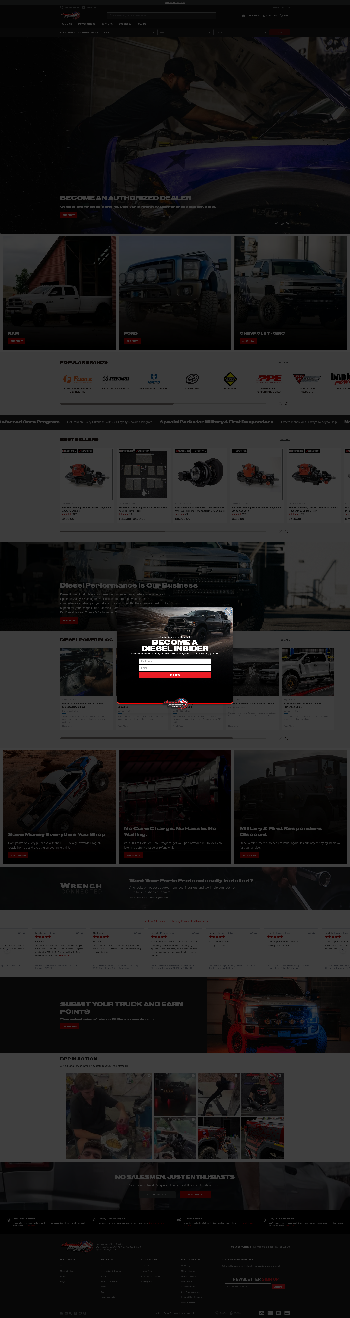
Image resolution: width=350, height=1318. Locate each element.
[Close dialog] (228, 611)
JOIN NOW (175, 675)
